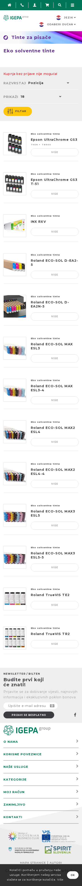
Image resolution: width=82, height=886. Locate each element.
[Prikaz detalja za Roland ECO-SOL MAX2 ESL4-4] (14, 473)
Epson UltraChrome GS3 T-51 (54, 182)
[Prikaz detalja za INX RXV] (14, 225)
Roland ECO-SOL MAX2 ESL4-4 (53, 472)
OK (73, 875)
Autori (56, 862)
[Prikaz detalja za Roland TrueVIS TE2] (14, 599)
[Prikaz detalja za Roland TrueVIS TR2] (14, 638)
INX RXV (38, 222)
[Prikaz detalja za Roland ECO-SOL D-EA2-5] (14, 264)
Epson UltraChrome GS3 (54, 140)
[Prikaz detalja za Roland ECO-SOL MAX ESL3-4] (14, 390)
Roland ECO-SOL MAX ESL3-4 (52, 388)
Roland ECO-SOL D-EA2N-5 (50, 304)
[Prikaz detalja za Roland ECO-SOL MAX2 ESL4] (14, 431)
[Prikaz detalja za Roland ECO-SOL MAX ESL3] (14, 348)
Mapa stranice (33, 862)
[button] (47, 83)
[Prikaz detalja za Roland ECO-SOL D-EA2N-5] (14, 306)
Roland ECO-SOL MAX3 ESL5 (53, 513)
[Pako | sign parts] (27, 730)
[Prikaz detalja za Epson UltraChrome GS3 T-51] (14, 183)
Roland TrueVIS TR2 (50, 634)
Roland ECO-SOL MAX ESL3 (52, 346)
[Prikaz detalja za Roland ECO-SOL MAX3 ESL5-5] (14, 557)
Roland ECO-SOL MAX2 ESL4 (53, 430)
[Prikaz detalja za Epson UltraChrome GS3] (14, 143)
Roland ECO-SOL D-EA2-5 (54, 263)
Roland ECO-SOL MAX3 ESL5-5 (53, 555)
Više (54, 152)
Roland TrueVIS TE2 (50, 595)
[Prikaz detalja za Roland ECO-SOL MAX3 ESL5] (14, 515)
